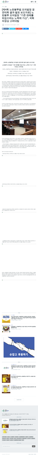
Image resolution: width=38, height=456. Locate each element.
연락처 (35, 454)
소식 (3, 6)
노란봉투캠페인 (22, 436)
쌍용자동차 (24, 438)
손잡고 (8, 436)
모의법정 (16, 436)
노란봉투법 (31, 436)
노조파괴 (29, 438)
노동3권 (11, 440)
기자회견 (4, 440)
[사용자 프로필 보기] (3, 24)
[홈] (5, 1)
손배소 (8, 438)
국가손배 (11, 438)
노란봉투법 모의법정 (17, 440)
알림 (6, 6)
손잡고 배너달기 (31, 454)
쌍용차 (27, 436)
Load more (19, 399)
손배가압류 (4, 436)
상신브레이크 (19, 438)
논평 (15, 438)
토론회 (8, 440)
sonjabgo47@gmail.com (6, 415)
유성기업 (4, 438)
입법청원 (33, 438)
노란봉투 (12, 436)
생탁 (23, 440)
